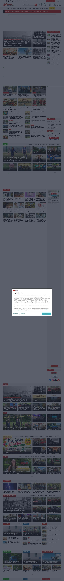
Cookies (19, 310)
